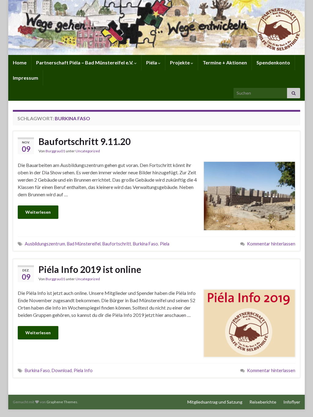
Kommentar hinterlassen (271, 243)
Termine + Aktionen (225, 62)
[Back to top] (299, 403)
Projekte (180, 62)
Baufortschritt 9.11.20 (85, 141)
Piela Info (83, 370)
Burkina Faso (145, 243)
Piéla (152, 62)
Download (62, 370)
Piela (164, 243)
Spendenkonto (273, 62)
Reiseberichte (262, 401)
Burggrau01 (55, 151)
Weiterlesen (38, 212)
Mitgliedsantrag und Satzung (214, 401)
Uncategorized (87, 151)
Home (20, 62)
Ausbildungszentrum (45, 243)
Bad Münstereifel (84, 243)
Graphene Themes (61, 402)
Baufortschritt (116, 243)
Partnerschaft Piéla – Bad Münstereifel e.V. (85, 62)
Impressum (25, 78)
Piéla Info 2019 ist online (90, 269)
